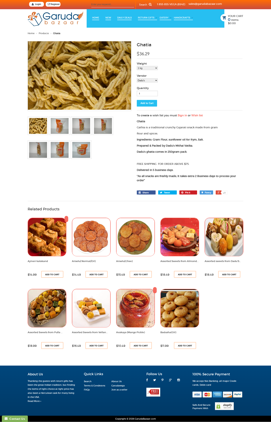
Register (55, 4)
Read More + (34, 401)
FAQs (87, 389)
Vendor (142, 75)
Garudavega (118, 385)
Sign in (182, 115)
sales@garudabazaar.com (205, 4)
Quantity (143, 88)
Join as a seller (119, 389)
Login (38, 4)
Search (87, 381)
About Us (116, 381)
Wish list (197, 115)
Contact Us (16, 418)
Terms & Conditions (94, 385)
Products (44, 33)
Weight (142, 63)
